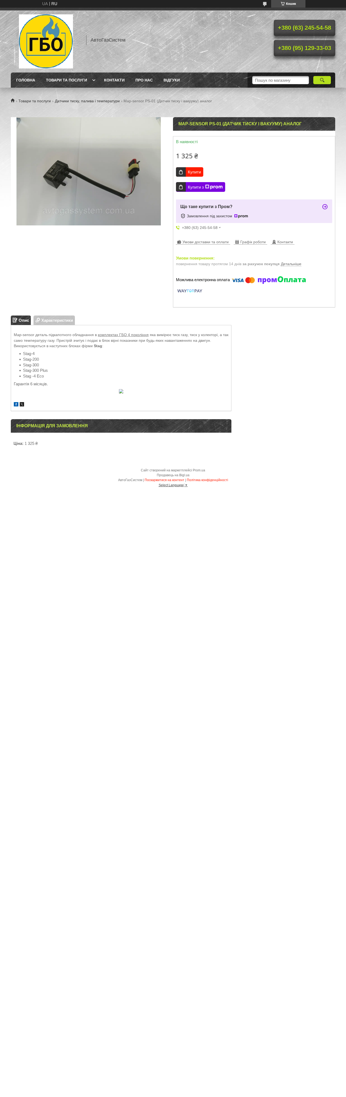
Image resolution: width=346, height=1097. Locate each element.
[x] (22, 405)
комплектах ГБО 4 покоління (123, 335)
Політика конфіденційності (207, 480)
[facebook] (16, 405)
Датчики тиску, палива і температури (87, 101)
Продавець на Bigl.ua (173, 475)
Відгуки (172, 80)
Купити (194, 172)
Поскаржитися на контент (164, 480)
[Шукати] (322, 80)
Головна (25, 80)
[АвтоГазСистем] (46, 40)
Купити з (196, 187)
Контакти (114, 80)
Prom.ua (199, 470)
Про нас (144, 80)
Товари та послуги (66, 80)
